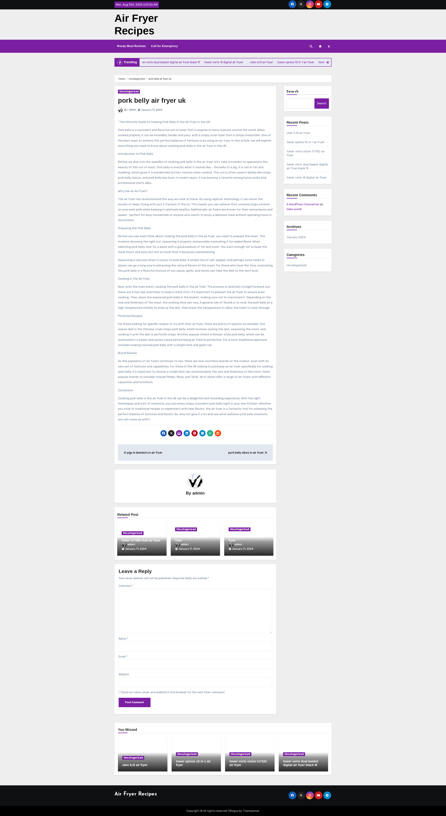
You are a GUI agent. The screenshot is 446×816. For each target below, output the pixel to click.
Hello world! (294, 209)
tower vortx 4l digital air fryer (306, 177)
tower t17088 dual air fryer (141, 540)
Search (293, 91)
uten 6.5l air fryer (298, 133)
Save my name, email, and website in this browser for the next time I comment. (173, 692)
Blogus (233, 811)
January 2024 (296, 237)
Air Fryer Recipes (135, 794)
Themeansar (251, 811)
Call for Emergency (164, 46)
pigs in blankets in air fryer (144, 452)
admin (132, 109)
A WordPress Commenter (303, 204)
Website (124, 674)
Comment (126, 586)
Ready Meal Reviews (131, 46)
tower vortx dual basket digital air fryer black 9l (300, 763)
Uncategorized (129, 91)
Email (123, 656)
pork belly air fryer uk (152, 100)
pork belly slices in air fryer (246, 452)
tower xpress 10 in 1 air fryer (306, 142)
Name (123, 638)
